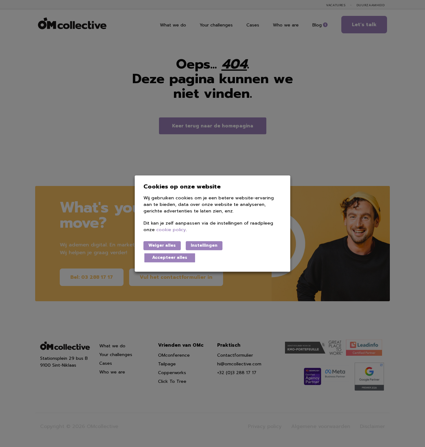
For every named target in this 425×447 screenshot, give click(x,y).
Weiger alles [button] (162, 245)
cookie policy (171, 229)
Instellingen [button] (204, 245)
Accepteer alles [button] (169, 257)
